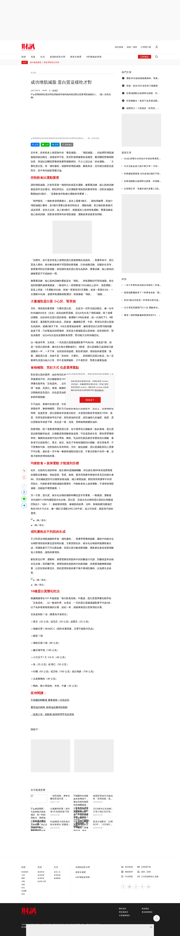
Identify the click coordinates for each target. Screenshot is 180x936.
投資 (33, 56)
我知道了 (90, 399)
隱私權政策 (99, 390)
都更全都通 (75, 56)
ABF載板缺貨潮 (93, 56)
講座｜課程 (132, 47)
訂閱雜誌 (144, 56)
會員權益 (145, 908)
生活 (42, 56)
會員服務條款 (147, 912)
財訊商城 (119, 47)
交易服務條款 (124, 915)
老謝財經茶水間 (57, 56)
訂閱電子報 (146, 47)
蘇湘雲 (55, 90)
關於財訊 (122, 908)
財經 (23, 56)
